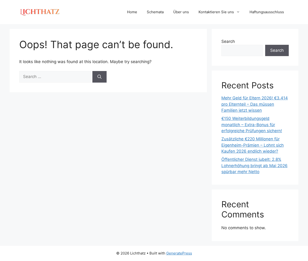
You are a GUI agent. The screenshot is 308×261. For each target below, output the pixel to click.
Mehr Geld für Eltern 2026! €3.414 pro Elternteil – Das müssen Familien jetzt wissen (254, 104)
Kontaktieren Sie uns (216, 12)
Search (228, 41)
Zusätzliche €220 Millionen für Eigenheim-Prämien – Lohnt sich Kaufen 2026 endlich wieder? (252, 145)
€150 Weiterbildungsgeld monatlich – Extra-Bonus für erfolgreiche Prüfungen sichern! (251, 124)
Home (132, 12)
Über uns (181, 12)
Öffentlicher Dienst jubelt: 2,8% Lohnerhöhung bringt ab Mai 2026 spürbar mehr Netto (254, 165)
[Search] (99, 77)
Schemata (155, 12)
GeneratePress (179, 253)
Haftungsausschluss (267, 12)
